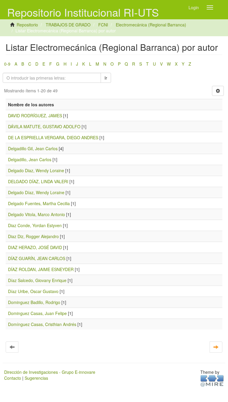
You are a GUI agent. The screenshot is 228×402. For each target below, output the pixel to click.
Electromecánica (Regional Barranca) (151, 25)
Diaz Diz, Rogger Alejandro (33, 236)
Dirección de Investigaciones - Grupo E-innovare (49, 372)
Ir (105, 78)
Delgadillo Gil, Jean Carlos (33, 148)
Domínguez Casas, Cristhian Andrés (42, 324)
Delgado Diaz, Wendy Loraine (36, 170)
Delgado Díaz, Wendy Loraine (36, 192)
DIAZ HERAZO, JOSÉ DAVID (35, 247)
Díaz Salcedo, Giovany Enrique (37, 280)
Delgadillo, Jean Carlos (29, 159)
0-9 (7, 64)
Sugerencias (36, 378)
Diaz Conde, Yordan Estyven (35, 225)
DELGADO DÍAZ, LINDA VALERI (38, 181)
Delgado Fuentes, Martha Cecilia (39, 203)
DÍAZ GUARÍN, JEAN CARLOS (36, 258)
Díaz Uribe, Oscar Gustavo (33, 291)
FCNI (103, 25)
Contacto (12, 378)
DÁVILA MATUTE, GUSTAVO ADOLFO (44, 126)
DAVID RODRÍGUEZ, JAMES (35, 115)
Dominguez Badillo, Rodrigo (34, 302)
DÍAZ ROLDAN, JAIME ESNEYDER (41, 269)
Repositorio (27, 25)
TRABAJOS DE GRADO (68, 25)
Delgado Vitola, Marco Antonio (36, 214)
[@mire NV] (212, 380)
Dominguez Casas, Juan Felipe (37, 313)
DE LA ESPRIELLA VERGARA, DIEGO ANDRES (53, 137)
